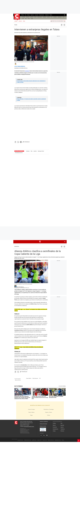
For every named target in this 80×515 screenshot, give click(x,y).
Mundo (28, 14)
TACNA (29, 18)
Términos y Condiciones (44, 402)
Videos (51, 14)
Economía (36, 14)
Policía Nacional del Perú (19, 139)
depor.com (39, 420)
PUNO (26, 18)
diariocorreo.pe (51, 420)
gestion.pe (34, 420)
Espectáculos (41, 14)
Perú (25, 14)
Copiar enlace (26, 128)
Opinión (62, 407)
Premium (62, 411)
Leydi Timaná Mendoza (19, 66)
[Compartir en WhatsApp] (21, 129)
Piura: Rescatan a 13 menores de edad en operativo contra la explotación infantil (31, 99)
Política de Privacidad (43, 404)
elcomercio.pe (20, 420)
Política (22, 14)
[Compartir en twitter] (64, 25)
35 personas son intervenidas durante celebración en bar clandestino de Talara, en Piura (31, 81)
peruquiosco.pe (58, 420)
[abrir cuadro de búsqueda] (65, 15)
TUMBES (32, 18)
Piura (15, 24)
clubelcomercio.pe (27, 420)
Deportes (32, 14)
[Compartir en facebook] (62, 25)
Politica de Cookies (43, 406)
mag (63, 420)
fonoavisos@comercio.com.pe (29, 407)
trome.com (45, 420)
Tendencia (47, 14)
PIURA (23, 18)
